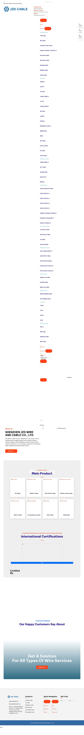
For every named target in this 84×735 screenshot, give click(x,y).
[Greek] (46, 403)
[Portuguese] (44, 387)
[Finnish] (46, 405)
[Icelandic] (44, 395)
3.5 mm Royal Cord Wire (33, 515)
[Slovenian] (46, 408)
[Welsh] (46, 395)
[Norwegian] (44, 405)
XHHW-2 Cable (34, 493)
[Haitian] (49, 411)
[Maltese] (46, 411)
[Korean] (49, 387)
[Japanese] (46, 387)
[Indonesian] (41, 411)
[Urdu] (41, 397)
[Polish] (44, 397)
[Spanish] (41, 387)
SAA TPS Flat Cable (50, 493)
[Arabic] (49, 389)
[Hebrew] (41, 403)
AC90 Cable (50, 515)
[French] (44, 384)
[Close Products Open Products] (47, 28)
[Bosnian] (41, 400)
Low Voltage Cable (44, 226)
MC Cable (17, 493)
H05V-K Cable (18, 515)
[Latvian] (49, 400)
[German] (46, 384)
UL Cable (42, 78)
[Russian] (49, 384)
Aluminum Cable (44, 323)
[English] (41, 384)
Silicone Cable (43, 274)
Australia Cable (44, 32)
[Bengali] (44, 413)
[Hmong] (41, 395)
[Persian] (44, 400)
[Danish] (49, 403)
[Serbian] (46, 413)
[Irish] (49, 392)
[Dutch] (49, 405)
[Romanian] (44, 403)
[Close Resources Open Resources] (48, 351)
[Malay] (44, 411)
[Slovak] (44, 408)
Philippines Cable (44, 158)
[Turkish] (46, 389)
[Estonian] (46, 392)
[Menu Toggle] (43, 20)
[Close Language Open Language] (43, 380)
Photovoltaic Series (45, 247)
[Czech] (41, 392)
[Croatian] (46, 397)
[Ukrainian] (49, 397)
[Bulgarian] (49, 395)
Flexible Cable (43, 185)
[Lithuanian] (46, 400)
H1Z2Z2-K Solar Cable (66, 493)
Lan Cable (42, 302)
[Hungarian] (41, 405)
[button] (4, 425)
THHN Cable (66, 515)
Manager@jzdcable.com (14, 704)
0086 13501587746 (13, 701)
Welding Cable (43, 290)
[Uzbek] (49, 413)
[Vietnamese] (44, 389)
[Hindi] (49, 408)
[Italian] (41, 389)
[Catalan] (41, 413)
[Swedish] (41, 408)
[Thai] (44, 392)
